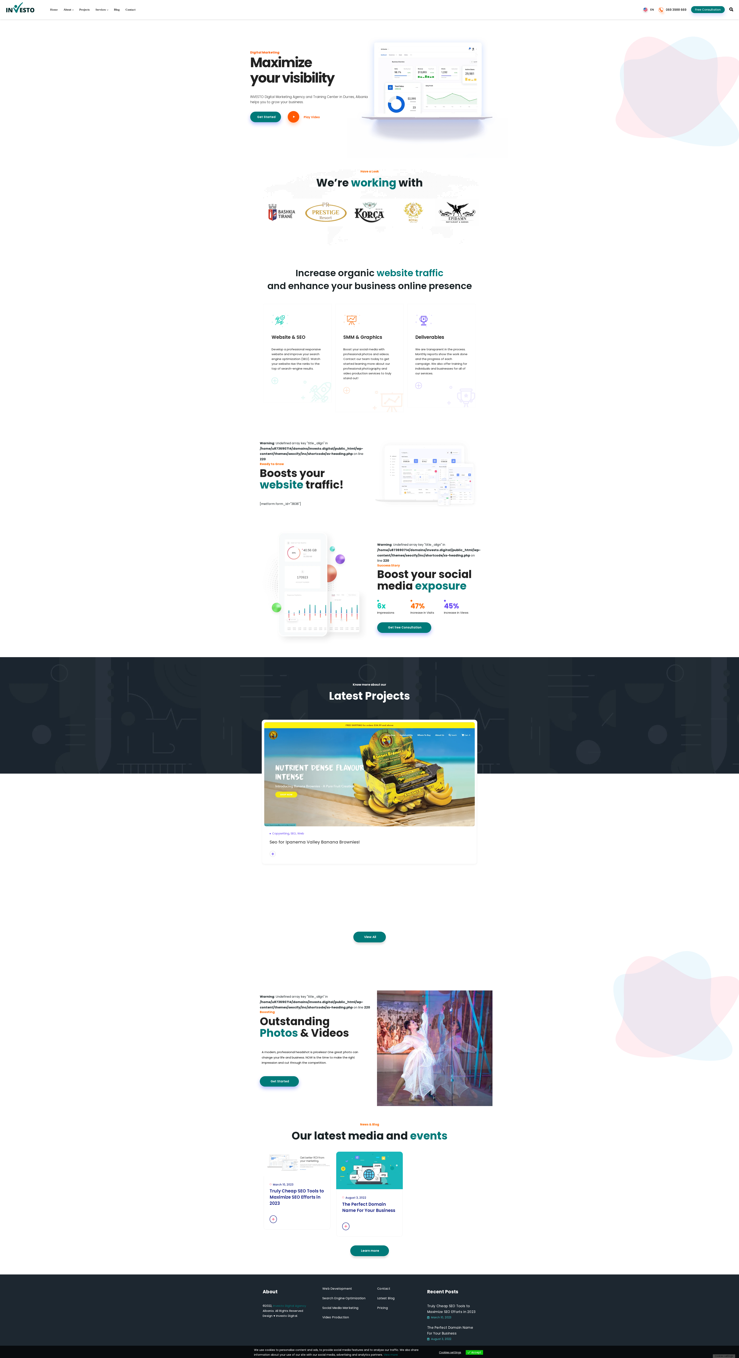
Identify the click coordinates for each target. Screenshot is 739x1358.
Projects (84, 9)
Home (54, 9)
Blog (117, 9)
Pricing (382, 1308)
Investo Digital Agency (289, 1306)
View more (391, 1355)
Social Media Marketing (340, 1308)
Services (100, 9)
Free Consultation (708, 10)
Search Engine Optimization (344, 1298)
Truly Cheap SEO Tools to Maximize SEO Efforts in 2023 (297, 1197)
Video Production (335, 1317)
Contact (130, 9)
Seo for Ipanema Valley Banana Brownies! (315, 842)
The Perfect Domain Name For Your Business (368, 1207)
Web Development (337, 1288)
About (67, 9)
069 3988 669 (676, 9)
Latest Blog (386, 1298)
